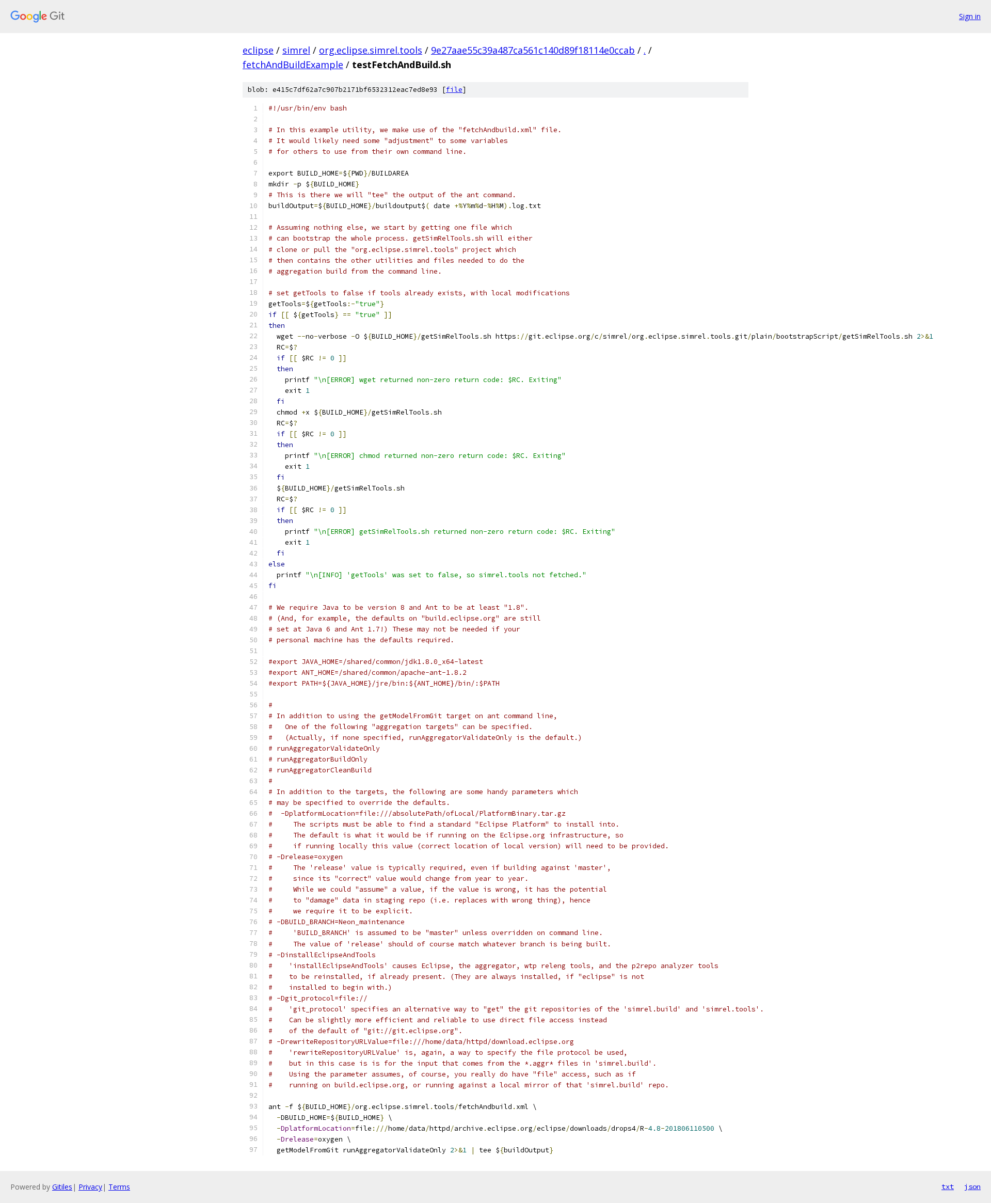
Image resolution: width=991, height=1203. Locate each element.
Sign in (970, 16)
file (454, 89)
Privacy (90, 1187)
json (972, 1186)
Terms (119, 1187)
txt (947, 1186)
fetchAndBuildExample (293, 64)
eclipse (258, 50)
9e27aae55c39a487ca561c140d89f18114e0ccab (533, 50)
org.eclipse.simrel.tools (370, 50)
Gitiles (62, 1187)
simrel (296, 50)
